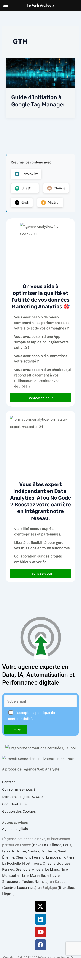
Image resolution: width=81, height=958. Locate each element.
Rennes (8, 869)
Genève (9, 887)
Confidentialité (14, 804)
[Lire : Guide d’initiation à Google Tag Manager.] (40, 73)
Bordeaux (48, 851)
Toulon (27, 881)
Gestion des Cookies (19, 811)
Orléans (49, 863)
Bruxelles (66, 887)
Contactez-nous (41, 398)
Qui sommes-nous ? (18, 789)
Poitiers (68, 857)
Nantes (33, 851)
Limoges (53, 857)
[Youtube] (40, 932)
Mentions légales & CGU (22, 796)
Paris (67, 845)
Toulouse (18, 851)
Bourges (64, 863)
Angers (38, 869)
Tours (36, 863)
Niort (26, 863)
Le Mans (52, 869)
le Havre (53, 875)
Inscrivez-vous (40, 573)
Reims (40, 881)
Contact (8, 782)
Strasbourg (11, 881)
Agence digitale (15, 828)
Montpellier (11, 875)
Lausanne (25, 887)
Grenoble (23, 869)
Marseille (37, 875)
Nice (64, 869)
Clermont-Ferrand (30, 857)
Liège (6, 893)
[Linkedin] (40, 919)
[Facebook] (40, 944)
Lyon (6, 851)
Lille (25, 875)
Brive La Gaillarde (47, 845)
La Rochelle (11, 863)
